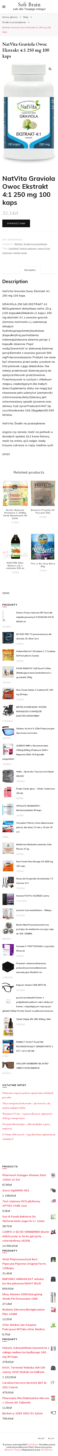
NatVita (18, 244)
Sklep (41, 1438)
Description (30, 270)
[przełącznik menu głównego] (3, 7)
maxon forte (44, 248)
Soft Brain (29, 4)
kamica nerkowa (28, 248)
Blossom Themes (13, 1449)
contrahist (14, 248)
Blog (51, 1438)
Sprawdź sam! (16, 223)
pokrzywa (7, 252)
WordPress (46, 1449)
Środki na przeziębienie (35, 244)
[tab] (30, 270)
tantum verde (20, 252)
